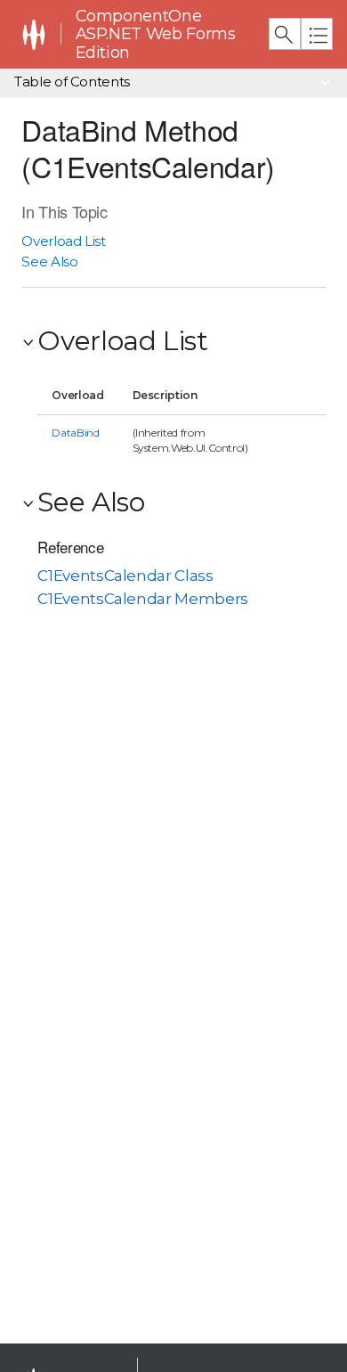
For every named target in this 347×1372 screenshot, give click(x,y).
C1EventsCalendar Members (142, 599)
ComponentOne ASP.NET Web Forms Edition (156, 34)
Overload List (63, 241)
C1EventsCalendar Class (125, 575)
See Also (49, 261)
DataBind (75, 432)
